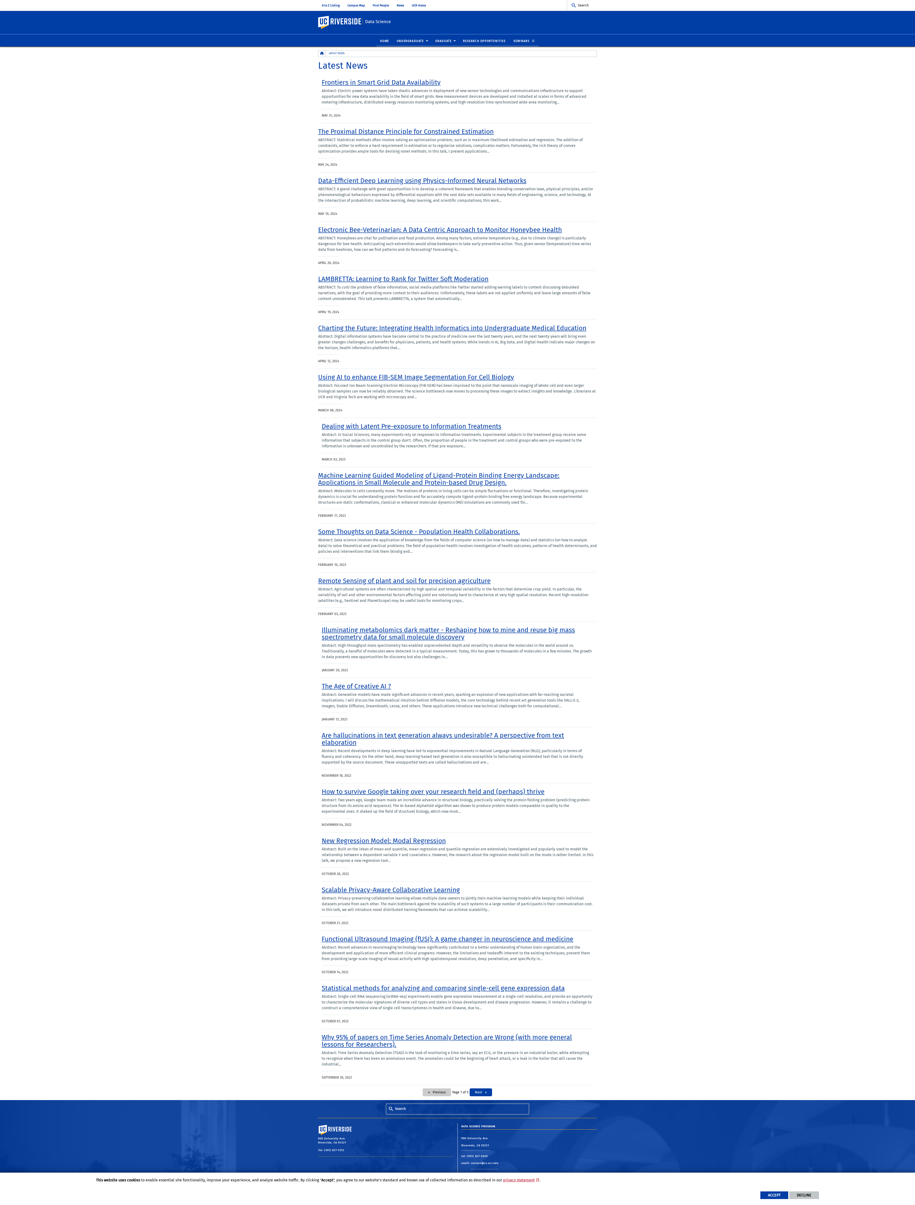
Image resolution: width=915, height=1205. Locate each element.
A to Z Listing (331, 5)
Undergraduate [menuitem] (410, 41)
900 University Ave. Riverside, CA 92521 (475, 1142)
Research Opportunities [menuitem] (484, 41)
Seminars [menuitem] (522, 41)
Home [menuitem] (384, 41)
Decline (804, 1195)
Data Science (378, 21)
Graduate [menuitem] (443, 41)
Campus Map (356, 5)
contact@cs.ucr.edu (484, 1163)
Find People (381, 5)
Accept (774, 1195)
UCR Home (419, 5)
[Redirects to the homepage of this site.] (321, 53)
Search (583, 5)
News (400, 5)
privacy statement (519, 1180)
